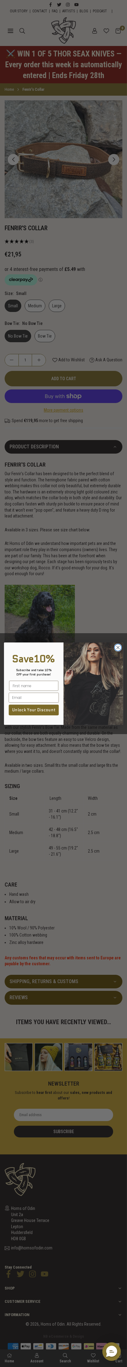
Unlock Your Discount (33, 710)
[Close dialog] (117, 647)
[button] (111, 1351)
